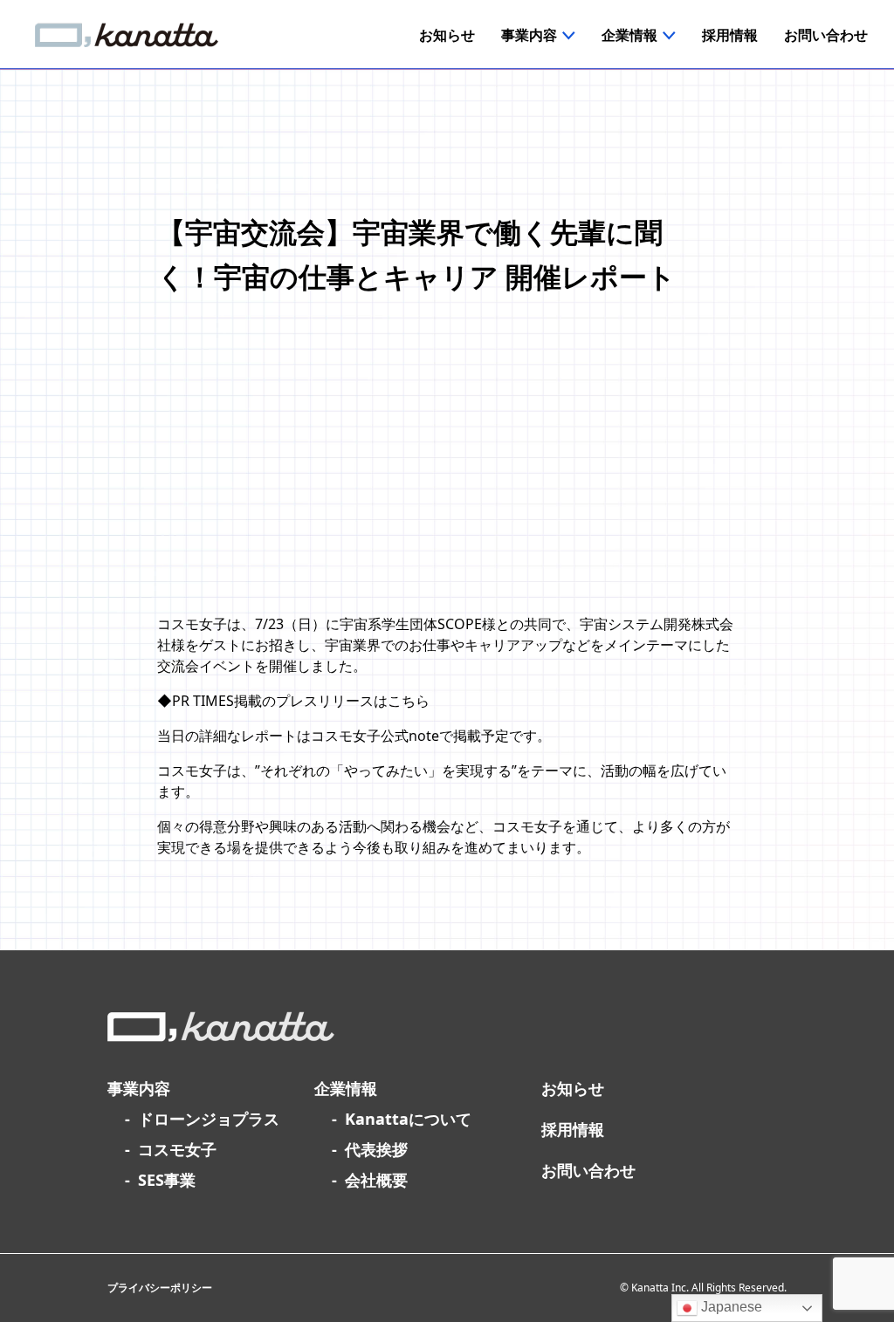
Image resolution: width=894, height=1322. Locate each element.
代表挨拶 (376, 1149)
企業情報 (345, 1088)
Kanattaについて (408, 1118)
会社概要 (376, 1179)
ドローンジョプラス (208, 1118)
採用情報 (572, 1129)
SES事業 (167, 1179)
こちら (409, 700)
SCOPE (459, 624)
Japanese (730, 1306)
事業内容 (138, 1088)
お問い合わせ (588, 1170)
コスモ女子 (177, 1149)
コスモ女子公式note (375, 735)
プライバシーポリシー (159, 1287)
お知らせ (572, 1088)
